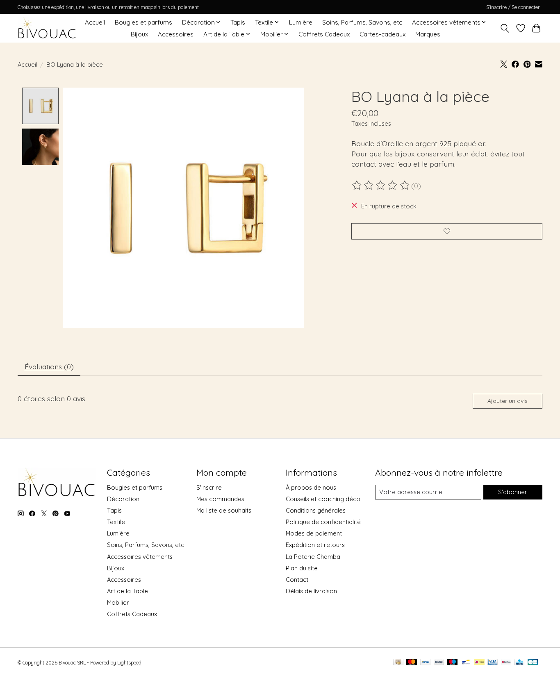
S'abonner (512, 492)
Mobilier (118, 602)
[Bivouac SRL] (47, 28)
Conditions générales (316, 510)
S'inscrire (209, 487)
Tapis (237, 22)
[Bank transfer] (439, 663)
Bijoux (139, 34)
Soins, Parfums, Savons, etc (362, 22)
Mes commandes (220, 499)
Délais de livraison (311, 591)
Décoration (123, 499)
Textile (116, 522)
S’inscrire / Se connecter (513, 7)
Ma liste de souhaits (223, 510)
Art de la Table (127, 591)
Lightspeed (129, 663)
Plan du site (302, 568)
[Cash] (398, 663)
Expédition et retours (315, 545)
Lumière (300, 22)
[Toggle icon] (505, 28)
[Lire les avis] (381, 185)
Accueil (95, 22)
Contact (297, 579)
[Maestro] (452, 663)
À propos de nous (311, 487)
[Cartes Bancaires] (533, 663)
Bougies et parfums (143, 22)
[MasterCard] (411, 663)
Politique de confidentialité (323, 522)
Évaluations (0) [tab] (49, 366)
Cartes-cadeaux (382, 34)
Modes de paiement (314, 533)
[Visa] (425, 663)
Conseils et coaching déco (323, 499)
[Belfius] (506, 663)
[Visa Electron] (492, 663)
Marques (427, 34)
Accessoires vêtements (140, 556)
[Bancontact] (466, 663)
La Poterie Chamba (313, 556)
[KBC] (519, 663)
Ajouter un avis (507, 401)
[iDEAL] (479, 663)
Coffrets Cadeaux (324, 34)
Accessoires (175, 34)
